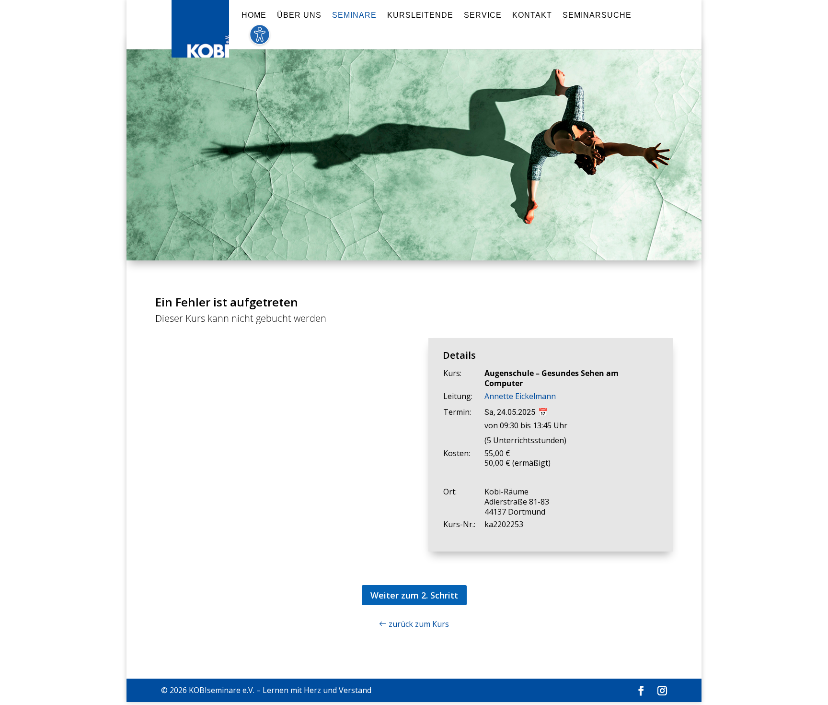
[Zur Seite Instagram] (662, 691)
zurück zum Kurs (418, 624)
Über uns (299, 15)
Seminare (354, 15)
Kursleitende (420, 15)
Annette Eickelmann (520, 396)
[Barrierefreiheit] (259, 40)
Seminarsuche (597, 15)
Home (254, 15)
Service (483, 15)
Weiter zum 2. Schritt (414, 595)
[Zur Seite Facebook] (641, 691)
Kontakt (532, 15)
